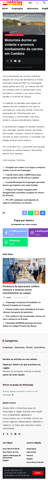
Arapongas (8, 347)
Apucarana (8, 282)
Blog (12, 15)
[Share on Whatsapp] (30, 213)
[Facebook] (15, 232)
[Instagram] (11, 434)
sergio (8, 297)
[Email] (15, 61)
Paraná (29, 347)
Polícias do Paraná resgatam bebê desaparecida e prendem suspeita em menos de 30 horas (23, 193)
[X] (7, 434)
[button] (38, 473)
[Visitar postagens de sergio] (4, 297)
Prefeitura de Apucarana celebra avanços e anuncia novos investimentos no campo (21, 289)
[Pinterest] (15, 434)
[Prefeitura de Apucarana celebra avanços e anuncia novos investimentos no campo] (24, 271)
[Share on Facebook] (11, 61)
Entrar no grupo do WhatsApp (18, 385)
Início (7, 15)
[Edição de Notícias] (12, 2)
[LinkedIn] (19, 434)
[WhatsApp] (15, 242)
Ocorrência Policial (14, 35)
